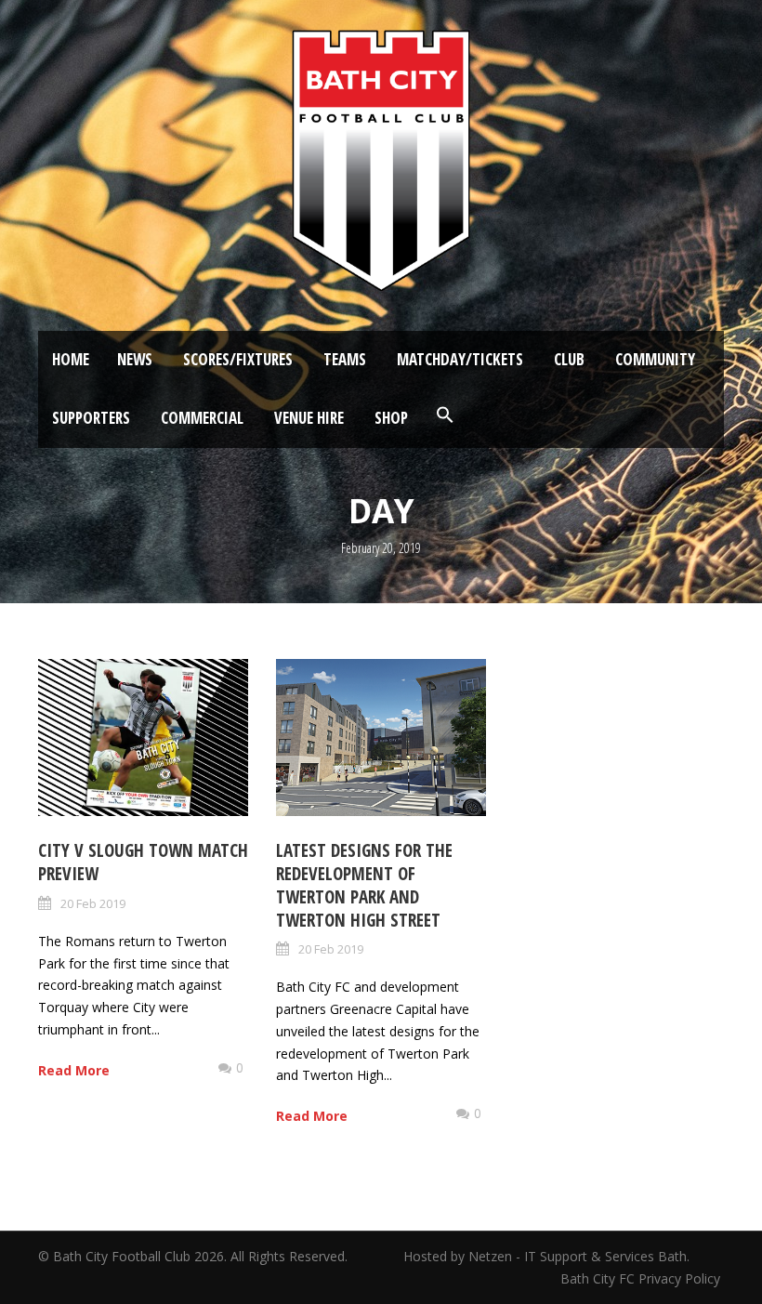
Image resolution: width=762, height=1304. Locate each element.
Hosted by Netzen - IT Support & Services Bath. (546, 1256)
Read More (74, 1070)
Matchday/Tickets (460, 359)
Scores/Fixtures (238, 359)
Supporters (91, 417)
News (134, 359)
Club (569, 359)
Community (655, 359)
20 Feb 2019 (92, 903)
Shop (391, 417)
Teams (344, 359)
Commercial (202, 417)
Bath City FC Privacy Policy (642, 1278)
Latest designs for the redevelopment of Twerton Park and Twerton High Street (364, 884)
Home (70, 359)
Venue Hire (309, 417)
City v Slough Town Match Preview (143, 862)
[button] (445, 415)
